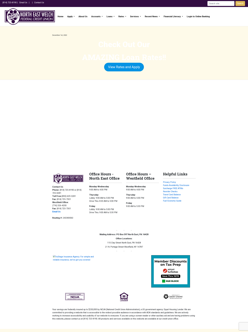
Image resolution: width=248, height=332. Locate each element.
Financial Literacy (172, 16)
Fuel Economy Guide (172, 201)
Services (134, 16)
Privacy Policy (169, 182)
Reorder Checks (170, 191)
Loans (110, 16)
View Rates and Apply (124, 67)
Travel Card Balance (172, 194)
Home (60, 16)
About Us (83, 16)
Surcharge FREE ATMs (173, 188)
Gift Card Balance (171, 197)
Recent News (151, 16)
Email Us (23, 2)
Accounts (96, 16)
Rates (121, 16)
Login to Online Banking (198, 16)
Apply (70, 16)
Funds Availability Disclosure (176, 185)
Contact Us (39, 2)
